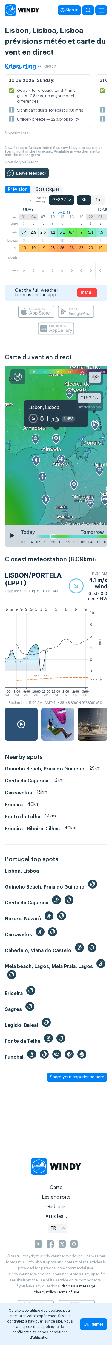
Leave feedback (31, 173)
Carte (56, 1187)
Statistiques (48, 189)
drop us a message (78, 1286)
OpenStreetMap (76, 523)
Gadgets (56, 1206)
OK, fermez (94, 1324)
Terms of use (68, 1292)
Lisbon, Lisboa (43, 407)
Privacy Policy (44, 1292)
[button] (88, 586)
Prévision (17, 189)
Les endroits (56, 1197)
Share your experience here (77, 1077)
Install (87, 293)
